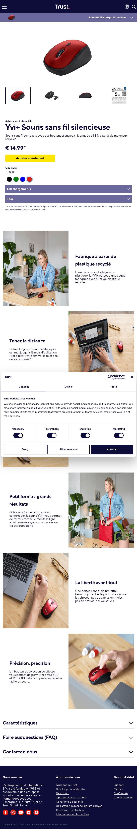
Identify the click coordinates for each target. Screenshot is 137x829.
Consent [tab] (24, 386)
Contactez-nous (123, 797)
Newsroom (62, 793)
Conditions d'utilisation (70, 810)
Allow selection (68, 449)
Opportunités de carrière (71, 797)
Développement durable (71, 789)
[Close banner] (132, 377)
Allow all (112, 449)
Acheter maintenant (30, 158)
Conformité (121, 793)
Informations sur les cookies (72, 814)
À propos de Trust (66, 785)
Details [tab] (68, 386)
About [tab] (113, 386)
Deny (25, 449)
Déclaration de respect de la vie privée (79, 806)
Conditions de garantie (70, 802)
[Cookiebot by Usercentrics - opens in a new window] (110, 377)
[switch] (51, 435)
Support (119, 785)
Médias (118, 789)
